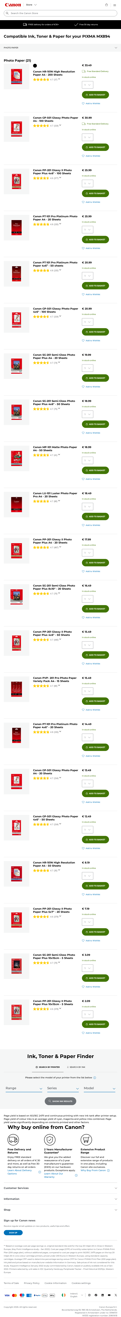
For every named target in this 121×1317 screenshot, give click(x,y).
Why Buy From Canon (93, 1170)
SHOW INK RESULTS (62, 1101)
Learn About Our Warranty (53, 1175)
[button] (94, 1077)
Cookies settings (81, 1283)
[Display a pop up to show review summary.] (60, 80)
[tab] (47, 1067)
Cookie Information (56, 1283)
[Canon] (13, 4)
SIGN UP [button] (13, 1232)
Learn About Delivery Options (20, 1172)
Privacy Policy (32, 1283)
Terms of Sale (11, 1283)
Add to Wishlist (93, 103)
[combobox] (60, 13)
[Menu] (114, 4)
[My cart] (106, 4)
